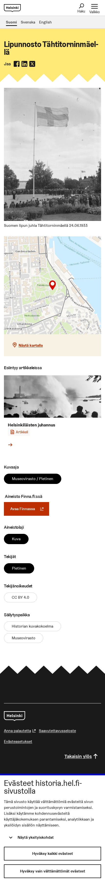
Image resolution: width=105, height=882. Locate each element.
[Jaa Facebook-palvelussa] (17, 64)
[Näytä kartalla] (52, 285)
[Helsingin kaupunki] (14, 716)
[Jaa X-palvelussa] (32, 64)
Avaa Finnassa (29, 508)
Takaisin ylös (78, 756)
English (45, 22)
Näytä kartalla (31, 345)
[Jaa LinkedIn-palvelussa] (24, 64)
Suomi (11, 22)
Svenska (28, 22)
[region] (52, 285)
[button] (52, 285)
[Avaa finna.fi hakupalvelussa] (52, 219)
